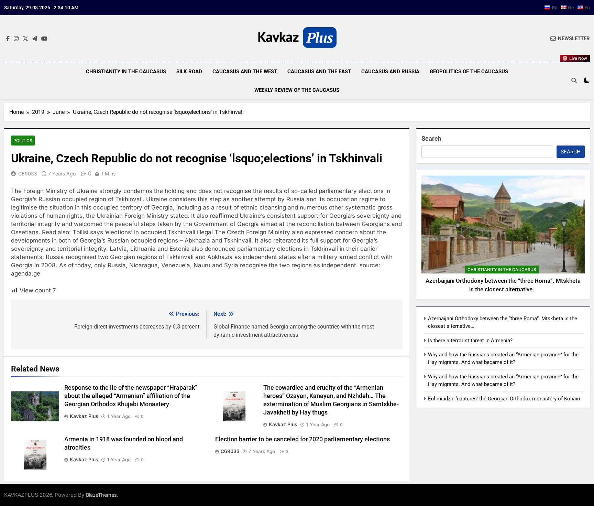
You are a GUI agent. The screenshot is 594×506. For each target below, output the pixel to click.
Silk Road (189, 71)
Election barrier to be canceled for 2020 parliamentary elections (302, 439)
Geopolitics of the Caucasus (469, 71)
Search (431, 138)
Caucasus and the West (244, 71)
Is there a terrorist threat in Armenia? (470, 340)
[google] (34, 39)
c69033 (27, 173)
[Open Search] (574, 80)
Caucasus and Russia (390, 71)
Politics (22, 140)
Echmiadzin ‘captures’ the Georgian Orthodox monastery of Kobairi (504, 399)
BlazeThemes (101, 495)
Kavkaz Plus (84, 416)
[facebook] (8, 39)
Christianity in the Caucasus (126, 71)
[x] (25, 39)
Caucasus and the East (319, 71)
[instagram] (16, 39)
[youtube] (44, 39)
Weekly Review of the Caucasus (296, 90)
